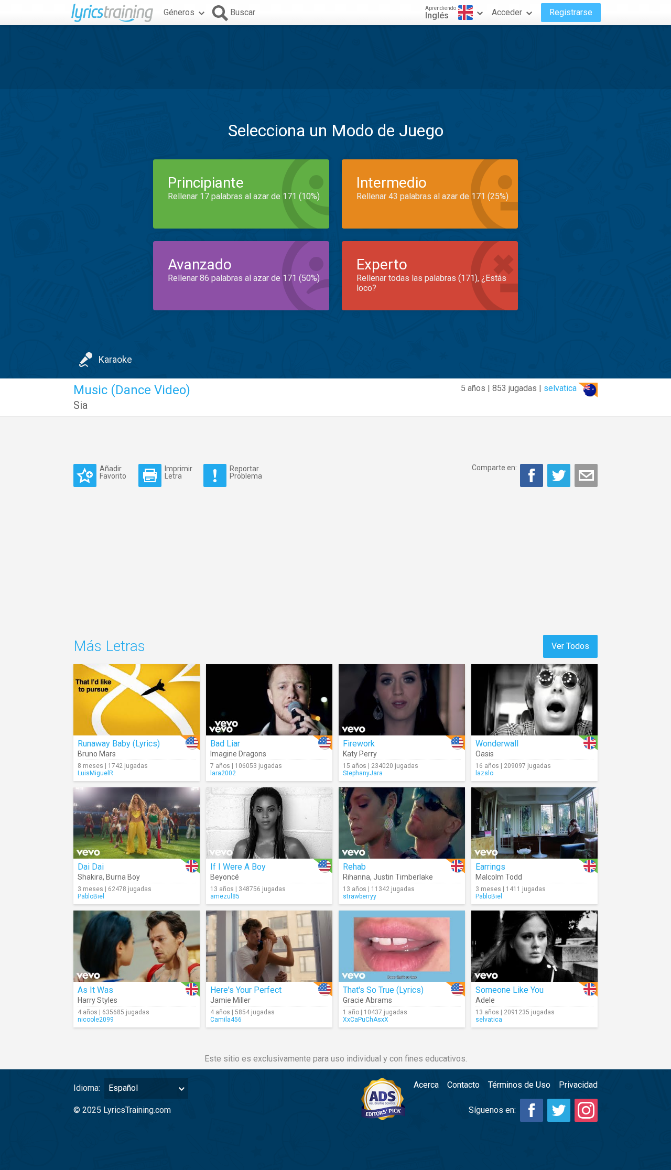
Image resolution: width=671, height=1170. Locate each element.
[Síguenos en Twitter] (558, 1110)
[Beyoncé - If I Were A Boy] (269, 823)
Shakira (90, 877)
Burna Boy (123, 877)
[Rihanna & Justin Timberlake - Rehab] (402, 823)
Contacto (463, 1085)
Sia (80, 405)
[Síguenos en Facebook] (531, 1110)
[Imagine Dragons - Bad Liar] (269, 699)
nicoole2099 (96, 1019)
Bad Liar (225, 744)
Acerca (426, 1085)
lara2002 (223, 773)
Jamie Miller (230, 1000)
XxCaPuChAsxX (365, 1019)
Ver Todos (570, 646)
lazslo (484, 773)
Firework (359, 744)
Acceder (507, 12)
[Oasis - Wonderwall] (534, 699)
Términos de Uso (519, 1085)
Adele (485, 1000)
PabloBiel (91, 896)
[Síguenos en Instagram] (586, 1110)
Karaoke (115, 359)
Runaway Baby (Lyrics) (119, 744)
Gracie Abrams (367, 1000)
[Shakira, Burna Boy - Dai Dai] (136, 823)
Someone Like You (509, 990)
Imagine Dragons (238, 754)
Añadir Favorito (113, 472)
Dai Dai (91, 867)
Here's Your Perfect (246, 990)
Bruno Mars (97, 754)
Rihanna (356, 877)
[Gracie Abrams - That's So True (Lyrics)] (402, 946)
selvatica (560, 388)
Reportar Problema (246, 472)
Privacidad (578, 1085)
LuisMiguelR (95, 773)
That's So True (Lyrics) (383, 990)
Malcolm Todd (498, 877)
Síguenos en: (492, 1110)
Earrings (490, 867)
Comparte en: (494, 467)
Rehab (354, 867)
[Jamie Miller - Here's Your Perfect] (269, 946)
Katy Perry (360, 754)
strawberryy (359, 896)
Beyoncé (224, 877)
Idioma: (86, 1088)
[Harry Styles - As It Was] (136, 946)
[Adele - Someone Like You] (534, 946)
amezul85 (225, 896)
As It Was (95, 990)
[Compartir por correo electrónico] (586, 475)
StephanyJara (363, 773)
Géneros (179, 12)
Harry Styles (97, 1000)
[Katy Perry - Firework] (402, 699)
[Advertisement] (335, 57)
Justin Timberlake (403, 877)
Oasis (484, 754)
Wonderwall (496, 744)
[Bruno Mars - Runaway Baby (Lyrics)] (136, 699)
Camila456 (226, 1019)
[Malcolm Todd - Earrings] (534, 823)
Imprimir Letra (178, 472)
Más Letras (109, 646)
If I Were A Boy (238, 867)
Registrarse (570, 12)
